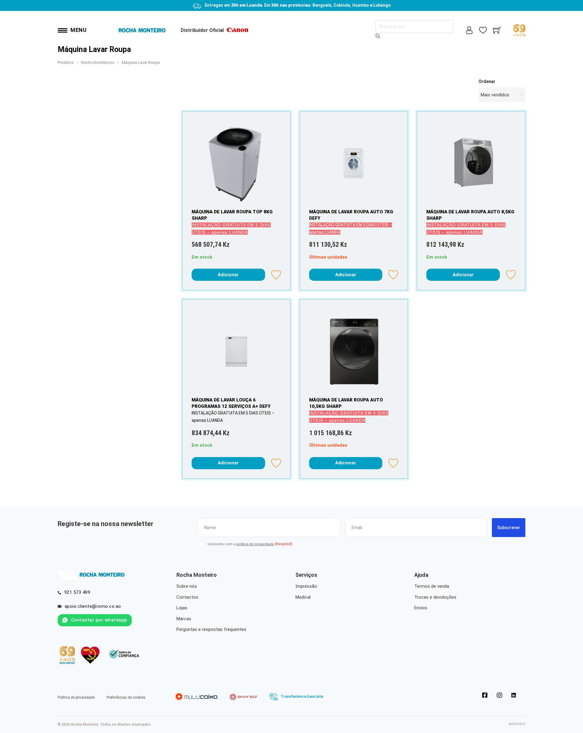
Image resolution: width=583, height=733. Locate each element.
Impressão (306, 586)
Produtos (66, 62)
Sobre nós (186, 586)
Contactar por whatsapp (99, 620)
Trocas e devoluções (435, 597)
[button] (228, 275)
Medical (303, 597)
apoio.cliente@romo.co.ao (93, 606)
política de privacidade (255, 544)
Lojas (181, 608)
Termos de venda (431, 586)
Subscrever (508, 527)
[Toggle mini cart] (497, 30)
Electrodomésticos (97, 62)
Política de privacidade (76, 697)
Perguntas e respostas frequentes (211, 629)
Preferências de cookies (126, 697)
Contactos (187, 597)
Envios (420, 608)
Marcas (183, 618)
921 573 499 (77, 592)
